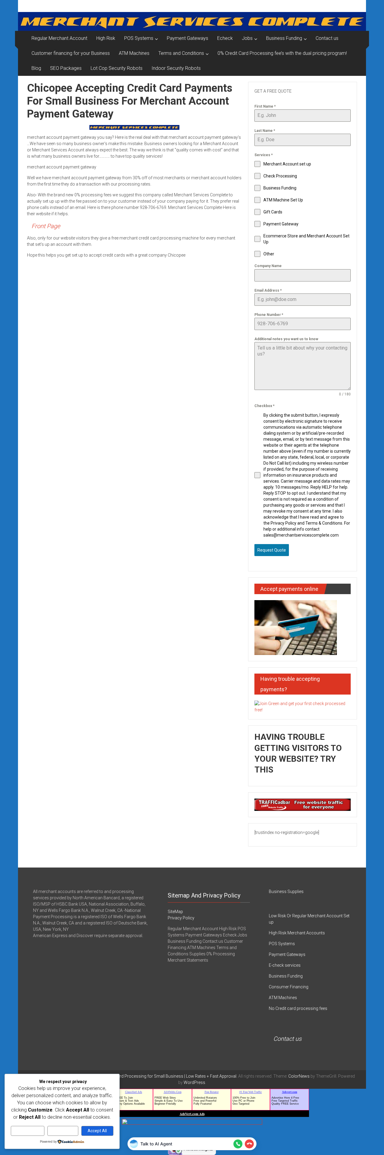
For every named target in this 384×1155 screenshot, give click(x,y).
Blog (36, 68)
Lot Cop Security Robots (116, 68)
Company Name (268, 266)
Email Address (268, 290)
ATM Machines (134, 53)
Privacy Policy (181, 917)
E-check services (285, 965)
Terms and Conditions (181, 53)
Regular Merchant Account (59, 38)
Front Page (46, 226)
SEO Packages (66, 68)
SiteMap (175, 911)
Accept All (97, 1130)
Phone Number (268, 315)
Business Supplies (286, 891)
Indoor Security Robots (176, 68)
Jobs (247, 38)
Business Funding (284, 38)
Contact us (327, 38)
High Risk (105, 38)
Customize (27, 1130)
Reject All (63, 1130)
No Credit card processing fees (298, 1008)
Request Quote (271, 550)
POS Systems (138, 38)
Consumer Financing (288, 986)
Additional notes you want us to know (286, 339)
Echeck (225, 38)
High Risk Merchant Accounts (297, 932)
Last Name (264, 131)
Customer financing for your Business (71, 53)
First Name (265, 106)
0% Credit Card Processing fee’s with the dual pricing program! (282, 53)
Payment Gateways (187, 38)
